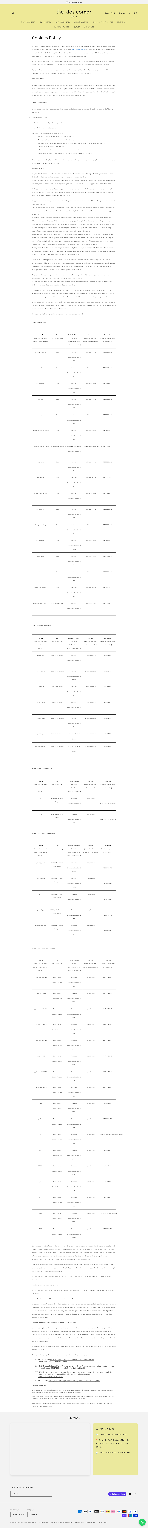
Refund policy (90, 1522)
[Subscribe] (49, 1493)
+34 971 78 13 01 (106, 1429)
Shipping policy (101, 1522)
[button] (12, 13)
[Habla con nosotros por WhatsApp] (142, 1522)
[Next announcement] (136, 2)
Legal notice (53, 1522)
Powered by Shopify (31, 1522)
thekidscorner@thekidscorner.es (113, 1435)
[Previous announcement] (11, 2)
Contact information (66, 1522)
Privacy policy (43, 1522)
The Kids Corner (20, 1522)
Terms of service (79, 1522)
